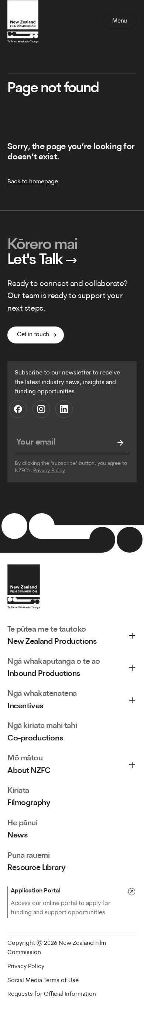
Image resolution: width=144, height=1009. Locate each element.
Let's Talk (42, 260)
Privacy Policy (49, 471)
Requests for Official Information (51, 994)
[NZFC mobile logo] (22, 21)
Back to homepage (32, 182)
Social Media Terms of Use (43, 981)
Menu (119, 21)
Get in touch (33, 335)
